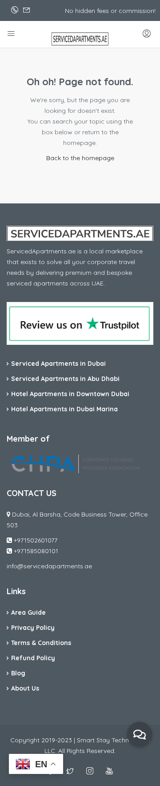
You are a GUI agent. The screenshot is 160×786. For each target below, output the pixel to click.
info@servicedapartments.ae (49, 566)
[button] (139, 734)
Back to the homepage (80, 158)
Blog (18, 673)
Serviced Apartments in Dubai (58, 364)
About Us (25, 688)
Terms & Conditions (41, 643)
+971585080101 (36, 551)
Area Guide (28, 612)
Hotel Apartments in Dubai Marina (64, 409)
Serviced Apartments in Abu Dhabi (65, 379)
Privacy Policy (33, 628)
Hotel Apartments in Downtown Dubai (70, 394)
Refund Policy (33, 658)
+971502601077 (35, 540)
